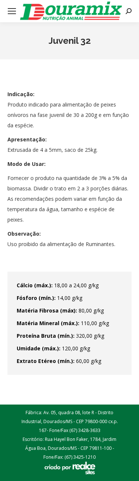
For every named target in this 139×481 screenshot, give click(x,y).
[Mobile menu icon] (11, 11)
